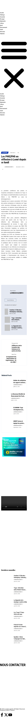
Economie (2, 17)
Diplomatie (3, 21)
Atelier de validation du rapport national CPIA (19, 381)
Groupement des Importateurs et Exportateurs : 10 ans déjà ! (11, 359)
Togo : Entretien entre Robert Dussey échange (20, 589)
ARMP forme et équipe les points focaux (18, 422)
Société (2, 13)
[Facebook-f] (2, 715)
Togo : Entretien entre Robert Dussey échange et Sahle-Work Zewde (17, 318)
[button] (14, 64)
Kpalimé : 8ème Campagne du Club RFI (19, 638)
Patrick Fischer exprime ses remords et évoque (20, 625)
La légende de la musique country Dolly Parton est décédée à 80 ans (16, 327)
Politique (2, 15)
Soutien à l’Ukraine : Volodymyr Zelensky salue (20, 576)
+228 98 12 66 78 (4, 700)
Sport (1, 25)
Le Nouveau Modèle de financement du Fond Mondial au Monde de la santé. (18, 395)
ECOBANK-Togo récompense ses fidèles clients (18, 409)
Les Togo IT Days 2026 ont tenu (19, 613)
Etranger (2, 19)
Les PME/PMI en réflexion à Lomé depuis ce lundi (13, 159)
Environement (3, 27)
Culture (2, 23)
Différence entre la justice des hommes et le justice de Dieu (17, 348)
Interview (2, 31)
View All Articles (10, 300)
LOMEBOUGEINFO (9, 166)
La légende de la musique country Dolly (20, 601)
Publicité (2, 33)
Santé (1, 29)
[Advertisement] (14, 134)
